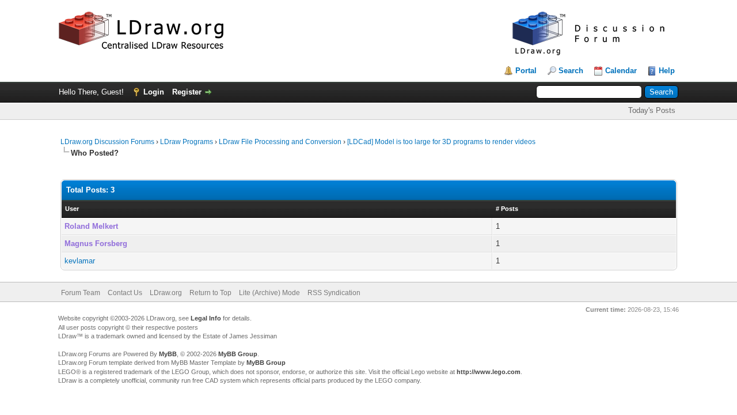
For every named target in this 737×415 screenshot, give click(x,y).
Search (571, 70)
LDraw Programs (186, 142)
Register (187, 92)
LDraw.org (166, 293)
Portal (526, 70)
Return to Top (210, 293)
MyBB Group (237, 353)
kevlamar (79, 260)
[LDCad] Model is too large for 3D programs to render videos (441, 142)
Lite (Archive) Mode (269, 293)
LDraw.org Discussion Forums (107, 142)
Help (667, 70)
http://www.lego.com (489, 371)
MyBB (168, 353)
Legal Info (206, 318)
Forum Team (80, 293)
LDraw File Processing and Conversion (280, 142)
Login (153, 92)
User (72, 208)
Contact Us (125, 293)
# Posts (507, 208)
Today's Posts (651, 110)
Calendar (621, 70)
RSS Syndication (333, 293)
